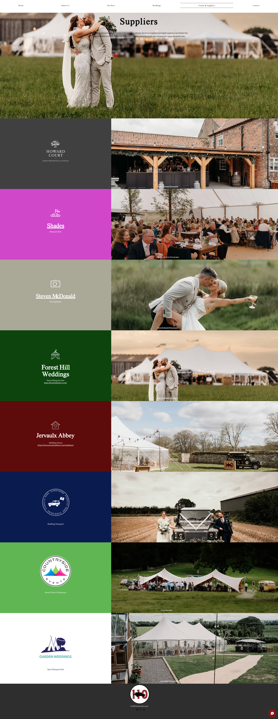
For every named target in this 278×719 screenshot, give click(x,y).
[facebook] (141, 709)
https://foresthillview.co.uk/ (55, 383)
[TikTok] (137, 709)
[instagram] (144, 709)
